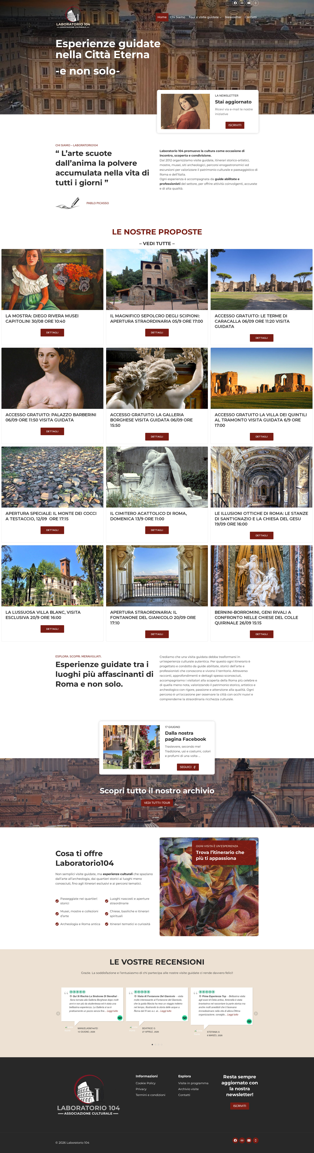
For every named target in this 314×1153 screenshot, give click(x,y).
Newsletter (233, 17)
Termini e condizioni (150, 1095)
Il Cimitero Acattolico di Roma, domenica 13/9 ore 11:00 (148, 516)
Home (162, 17)
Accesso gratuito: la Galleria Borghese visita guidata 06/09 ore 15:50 (151, 420)
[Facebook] (235, 3)
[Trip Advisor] (242, 3)
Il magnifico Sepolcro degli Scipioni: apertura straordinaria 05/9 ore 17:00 (156, 318)
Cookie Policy (146, 1083)
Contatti (251, 17)
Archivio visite (188, 1089)
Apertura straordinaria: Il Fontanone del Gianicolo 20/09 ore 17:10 (153, 617)
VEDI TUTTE (157, 243)
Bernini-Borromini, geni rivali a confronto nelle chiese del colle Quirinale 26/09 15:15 (256, 617)
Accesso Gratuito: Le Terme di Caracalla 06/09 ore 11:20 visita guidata (252, 321)
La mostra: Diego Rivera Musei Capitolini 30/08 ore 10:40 (42, 318)
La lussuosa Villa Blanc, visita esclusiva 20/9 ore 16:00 (43, 615)
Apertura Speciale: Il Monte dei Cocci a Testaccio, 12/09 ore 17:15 (51, 516)
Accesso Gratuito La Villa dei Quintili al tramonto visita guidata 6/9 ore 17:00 (261, 420)
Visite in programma (193, 1083)
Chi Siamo (177, 17)
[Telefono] (256, 3)
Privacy (141, 1089)
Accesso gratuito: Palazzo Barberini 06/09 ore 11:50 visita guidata (51, 417)
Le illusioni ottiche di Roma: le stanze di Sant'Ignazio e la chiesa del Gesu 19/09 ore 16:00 (261, 518)
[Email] (249, 3)
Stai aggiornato (233, 102)
